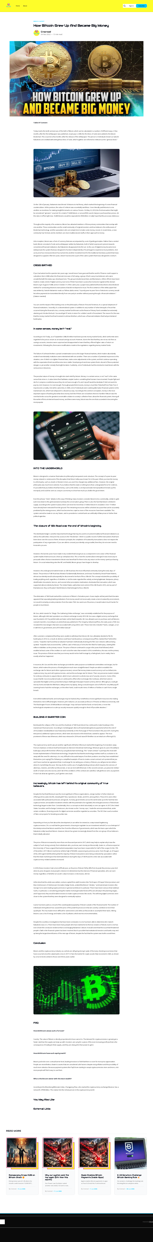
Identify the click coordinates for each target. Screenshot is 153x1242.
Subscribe (141, 6)
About (25, 6)
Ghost (151, 1222)
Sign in (131, 6)
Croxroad (46, 32)
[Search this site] (124, 6)
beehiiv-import (38, 21)
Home (18, 6)
